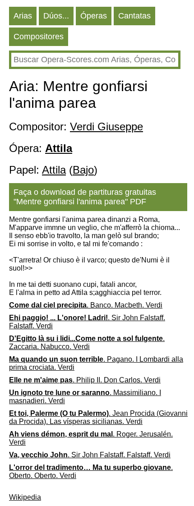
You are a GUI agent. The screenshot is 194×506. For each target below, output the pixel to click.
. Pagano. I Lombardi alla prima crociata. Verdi (96, 363)
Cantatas (134, 15)
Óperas (93, 15)
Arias (23, 15)
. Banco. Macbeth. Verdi (85, 305)
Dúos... (56, 15)
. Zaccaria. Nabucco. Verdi (87, 342)
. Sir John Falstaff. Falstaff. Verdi (87, 322)
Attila (54, 170)
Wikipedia (25, 497)
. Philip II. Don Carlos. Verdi (85, 380)
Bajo (83, 170)
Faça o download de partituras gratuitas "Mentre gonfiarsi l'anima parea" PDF (85, 197)
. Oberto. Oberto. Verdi (91, 471)
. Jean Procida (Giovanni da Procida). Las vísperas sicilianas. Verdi (98, 417)
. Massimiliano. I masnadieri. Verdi (85, 397)
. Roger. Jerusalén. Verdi (91, 438)
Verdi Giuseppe (106, 126)
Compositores (39, 36)
